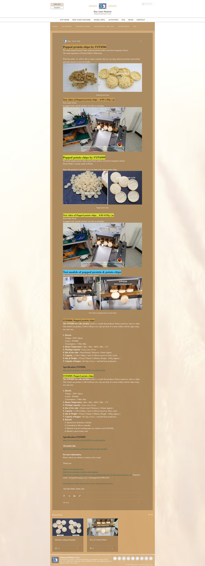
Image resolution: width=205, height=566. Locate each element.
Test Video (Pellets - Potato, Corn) (104, 26)
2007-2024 (130, 564)
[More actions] (140, 41)
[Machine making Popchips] (67, 527)
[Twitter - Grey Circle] (137, 558)
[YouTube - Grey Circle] (115, 558)
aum (76, 563)
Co (149, 564)
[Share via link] (80, 496)
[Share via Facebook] (64, 496)
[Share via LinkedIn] (74, 496)
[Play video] (102, 129)
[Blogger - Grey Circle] (133, 558)
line (72, 563)
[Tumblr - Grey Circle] (142, 558)
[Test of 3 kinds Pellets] (102, 527)
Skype (62, 563)
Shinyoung (138, 564)
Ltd (151, 564)
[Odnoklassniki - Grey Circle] (146, 558)
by (134, 564)
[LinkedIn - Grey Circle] (128, 558)
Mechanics (145, 564)
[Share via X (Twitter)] (69, 496)
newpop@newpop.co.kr (104, 561)
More (134, 26)
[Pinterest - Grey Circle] (124, 558)
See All (150, 514)
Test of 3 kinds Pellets (98, 539)
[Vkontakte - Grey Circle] (151, 558)
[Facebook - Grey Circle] (119, 558)
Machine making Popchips (65, 539)
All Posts (54, 26)
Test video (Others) (123, 26)
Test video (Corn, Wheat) (83, 26)
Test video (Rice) (66, 26)
